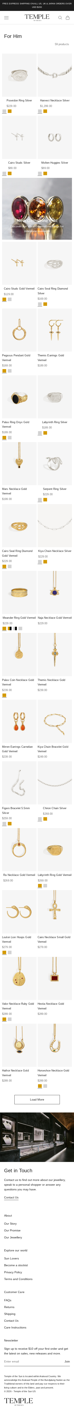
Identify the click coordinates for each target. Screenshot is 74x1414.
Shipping (9, 1313)
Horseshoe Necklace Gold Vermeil (53, 1073)
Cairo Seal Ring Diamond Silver (53, 291)
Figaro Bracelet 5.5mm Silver (16, 810)
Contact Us (11, 1197)
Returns (9, 1307)
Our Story (10, 1223)
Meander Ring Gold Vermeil (19, 617)
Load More (37, 1099)
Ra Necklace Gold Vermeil (19, 875)
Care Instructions (15, 1327)
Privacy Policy (13, 1272)
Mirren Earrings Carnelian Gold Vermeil (17, 749)
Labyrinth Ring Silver (54, 422)
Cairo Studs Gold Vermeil (19, 288)
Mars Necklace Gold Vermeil (14, 491)
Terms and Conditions (18, 1279)
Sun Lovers (11, 1258)
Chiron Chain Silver (54, 808)
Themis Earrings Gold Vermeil (51, 357)
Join (67, 1361)
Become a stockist (16, 1265)
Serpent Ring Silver (55, 488)
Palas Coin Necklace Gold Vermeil (18, 682)
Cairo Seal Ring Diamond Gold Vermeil (17, 553)
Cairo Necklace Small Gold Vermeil (54, 939)
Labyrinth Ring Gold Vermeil (55, 875)
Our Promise (12, 1230)
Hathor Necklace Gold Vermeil (15, 1073)
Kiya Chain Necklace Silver (54, 551)
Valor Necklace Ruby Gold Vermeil (18, 1006)
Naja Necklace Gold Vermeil (55, 617)
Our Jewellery (13, 1237)
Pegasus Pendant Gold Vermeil (16, 357)
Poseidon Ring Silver (19, 100)
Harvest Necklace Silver (54, 100)
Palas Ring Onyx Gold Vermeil (15, 424)
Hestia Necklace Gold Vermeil (51, 1006)
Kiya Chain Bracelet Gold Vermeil (53, 749)
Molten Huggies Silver (54, 162)
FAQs (7, 1300)
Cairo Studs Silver (19, 162)
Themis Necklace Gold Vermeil (51, 682)
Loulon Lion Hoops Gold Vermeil (16, 939)
